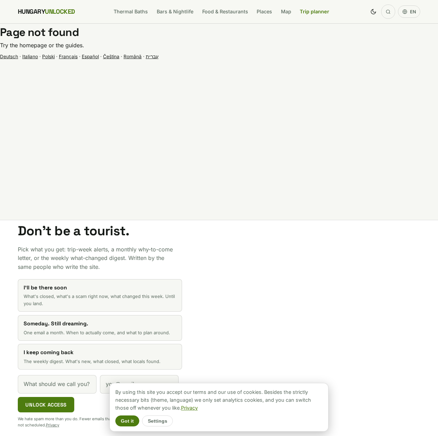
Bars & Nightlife (175, 11)
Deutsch (9, 56)
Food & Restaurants (225, 11)
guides (73, 45)
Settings (157, 421)
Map (286, 11)
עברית (152, 56)
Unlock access (46, 405)
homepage (33, 45)
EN (413, 11)
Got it (127, 421)
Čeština (111, 56)
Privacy (52, 425)
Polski (48, 56)
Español (90, 56)
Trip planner (314, 11)
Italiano (30, 56)
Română (133, 56)
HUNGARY (46, 11)
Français (68, 56)
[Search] (388, 11)
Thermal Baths (131, 11)
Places (264, 11)
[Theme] (373, 12)
